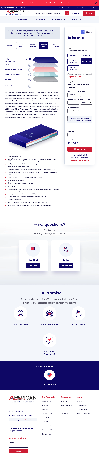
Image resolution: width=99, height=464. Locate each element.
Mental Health (47, 426)
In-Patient (45, 405)
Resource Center (73, 8)
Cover (82, 91)
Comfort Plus (21, 45)
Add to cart (81, 149)
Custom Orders (58, 20)
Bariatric (45, 409)
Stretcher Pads (47, 401)
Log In (76, 13)
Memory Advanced (55, 45)
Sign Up (18, 451)
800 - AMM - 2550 (21, 8)
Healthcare (22, 20)
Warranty (85, 8)
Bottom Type (85, 99)
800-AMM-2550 (66, 265)
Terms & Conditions (83, 414)
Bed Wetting (46, 422)
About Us (62, 8)
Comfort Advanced (32, 45)
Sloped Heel (71, 99)
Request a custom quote (80, 160)
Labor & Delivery (47, 418)
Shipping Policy (82, 405)
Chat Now (33, 265)
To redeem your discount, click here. (62, 3)
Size (69, 91)
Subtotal (70, 140)
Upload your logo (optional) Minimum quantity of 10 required (80, 119)
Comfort (9, 45)
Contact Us (77, 20)
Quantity (70, 132)
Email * (11, 443)
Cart (90, 13)
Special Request (73, 108)
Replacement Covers (49, 430)
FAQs (93, 8)
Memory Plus (44, 45)
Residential (40, 20)
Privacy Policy (82, 409)
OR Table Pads (47, 414)
